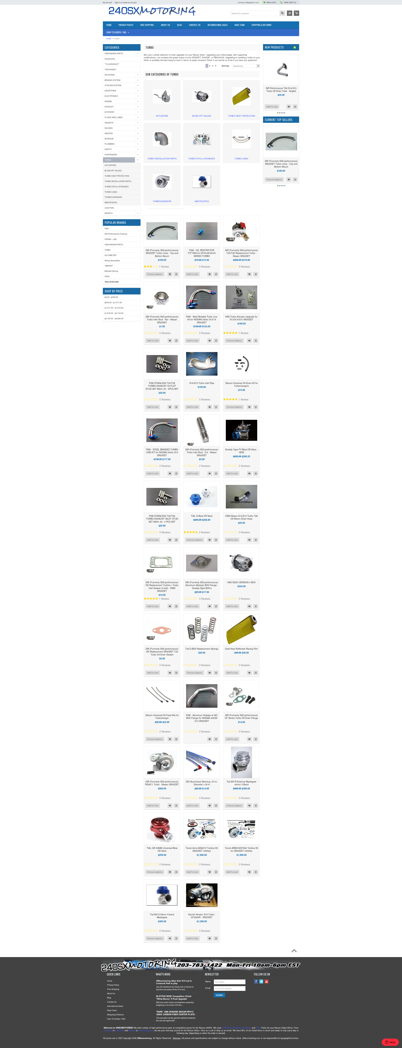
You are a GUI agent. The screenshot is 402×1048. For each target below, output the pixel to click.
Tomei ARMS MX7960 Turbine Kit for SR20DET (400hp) (241, 849)
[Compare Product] (289, 13)
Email (207, 987)
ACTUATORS (110, 165)
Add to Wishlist (170, 274)
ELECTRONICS (111, 96)
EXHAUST (109, 106)
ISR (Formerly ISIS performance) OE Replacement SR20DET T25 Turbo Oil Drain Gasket (162, 651)
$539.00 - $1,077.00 (113, 302)
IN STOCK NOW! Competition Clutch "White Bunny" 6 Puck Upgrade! (173, 997)
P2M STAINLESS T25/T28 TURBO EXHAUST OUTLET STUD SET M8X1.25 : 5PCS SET (162, 385)
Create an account (129, 2)
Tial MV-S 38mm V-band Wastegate (162, 916)
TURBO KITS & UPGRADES (117, 186)
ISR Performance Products (116, 233)
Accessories (110, 58)
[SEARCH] (282, 13)
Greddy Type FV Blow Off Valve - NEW (241, 451)
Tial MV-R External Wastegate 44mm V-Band (241, 783)
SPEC (107, 276)
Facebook (256, 981)
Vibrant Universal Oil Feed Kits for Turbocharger (162, 716)
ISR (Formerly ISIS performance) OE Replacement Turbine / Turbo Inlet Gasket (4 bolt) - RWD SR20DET (162, 586)
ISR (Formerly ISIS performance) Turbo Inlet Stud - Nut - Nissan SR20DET (162, 319)
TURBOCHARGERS (113, 197)
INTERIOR (109, 138)
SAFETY (108, 149)
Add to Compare (176, 274)
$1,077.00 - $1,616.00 (114, 307)
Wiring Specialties (112, 260)
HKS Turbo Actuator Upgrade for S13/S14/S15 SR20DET (241, 318)
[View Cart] (296, 13)
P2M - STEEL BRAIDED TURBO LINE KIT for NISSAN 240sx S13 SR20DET (162, 452)
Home (108, 38)
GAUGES (109, 128)
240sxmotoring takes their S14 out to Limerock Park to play (174, 982)
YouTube (267, 981)
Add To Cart (192, 274)
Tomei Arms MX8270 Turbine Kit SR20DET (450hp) (202, 849)
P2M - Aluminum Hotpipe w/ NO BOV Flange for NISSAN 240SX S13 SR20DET (201, 718)
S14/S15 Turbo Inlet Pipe (201, 383)
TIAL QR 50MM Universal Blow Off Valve (162, 849)
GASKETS (109, 122)
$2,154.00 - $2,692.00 (114, 318)
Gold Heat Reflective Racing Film (241, 648)
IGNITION (109, 133)
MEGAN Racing (111, 271)
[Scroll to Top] (294, 951)
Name (208, 981)
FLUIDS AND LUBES (114, 117)
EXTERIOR (109, 112)
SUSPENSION (111, 154)
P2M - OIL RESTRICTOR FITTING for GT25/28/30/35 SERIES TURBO (202, 253)
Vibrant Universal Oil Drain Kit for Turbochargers (241, 384)
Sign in (117, 2)
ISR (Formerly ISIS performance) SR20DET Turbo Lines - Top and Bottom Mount (162, 253)
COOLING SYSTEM (113, 85)
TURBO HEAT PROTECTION (117, 175)
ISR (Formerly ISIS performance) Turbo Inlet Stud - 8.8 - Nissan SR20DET (201, 452)
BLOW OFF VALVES (113, 170)
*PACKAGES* (110, 69)
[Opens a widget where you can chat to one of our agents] (390, 1042)
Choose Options (155, 274)
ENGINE (108, 101)
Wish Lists (271, 2)
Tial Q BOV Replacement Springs (201, 648)
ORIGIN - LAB (110, 239)
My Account (107, 2)
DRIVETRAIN (110, 90)
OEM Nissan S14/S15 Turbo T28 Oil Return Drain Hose (241, 517)
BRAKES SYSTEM (112, 80)
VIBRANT (109, 265)
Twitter (261, 981)
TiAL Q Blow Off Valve (202, 515)
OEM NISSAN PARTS (114, 53)
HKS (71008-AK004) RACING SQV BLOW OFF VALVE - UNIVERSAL (281, 91)
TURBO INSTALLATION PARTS (118, 181)
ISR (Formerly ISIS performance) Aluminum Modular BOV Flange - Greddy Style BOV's (201, 585)
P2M (107, 228)
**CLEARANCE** (112, 64)
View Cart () (290, 2)
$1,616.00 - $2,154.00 (114, 313)
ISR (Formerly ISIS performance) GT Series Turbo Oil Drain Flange (241, 716)
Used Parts (109, 207)
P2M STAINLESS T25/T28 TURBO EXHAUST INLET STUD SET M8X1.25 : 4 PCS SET (162, 518)
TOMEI (107, 249)
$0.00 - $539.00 (111, 297)
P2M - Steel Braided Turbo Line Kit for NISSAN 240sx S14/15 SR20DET (201, 319)
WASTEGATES (111, 202)
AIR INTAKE (110, 74)
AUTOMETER (110, 255)
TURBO (108, 159)
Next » (216, 66)
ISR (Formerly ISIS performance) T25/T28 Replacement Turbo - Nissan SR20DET (241, 253)
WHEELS (109, 213)
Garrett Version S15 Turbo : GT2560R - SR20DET (201, 916)
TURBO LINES (111, 191)
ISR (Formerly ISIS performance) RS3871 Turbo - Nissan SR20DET (162, 783)
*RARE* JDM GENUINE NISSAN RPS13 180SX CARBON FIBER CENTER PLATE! (175, 1013)
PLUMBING (109, 143)
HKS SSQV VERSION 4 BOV (241, 582)
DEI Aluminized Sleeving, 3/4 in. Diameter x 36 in (201, 783)
